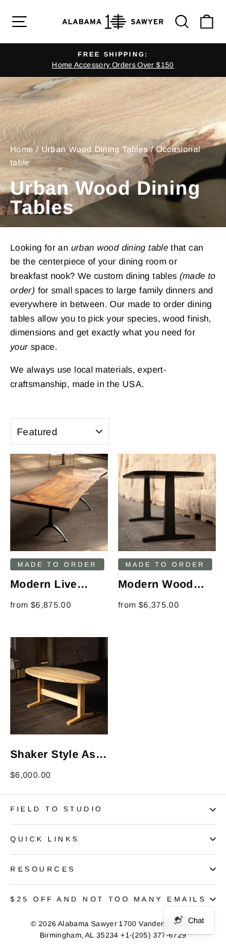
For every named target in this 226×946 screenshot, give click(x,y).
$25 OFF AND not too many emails (108, 899)
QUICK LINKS (45, 839)
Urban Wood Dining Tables (95, 149)
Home (21, 149)
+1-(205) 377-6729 (153, 935)
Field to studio (56, 809)
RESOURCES (43, 869)
